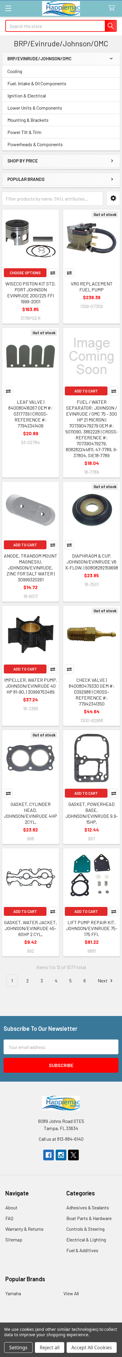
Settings (18, 1347)
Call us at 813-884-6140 (61, 1139)
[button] (113, 198)
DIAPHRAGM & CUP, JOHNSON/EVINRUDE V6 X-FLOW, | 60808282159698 (91, 561)
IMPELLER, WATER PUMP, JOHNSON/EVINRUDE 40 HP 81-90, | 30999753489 (30, 686)
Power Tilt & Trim (24, 132)
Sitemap (13, 1239)
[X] (73, 1155)
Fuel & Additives (82, 1250)
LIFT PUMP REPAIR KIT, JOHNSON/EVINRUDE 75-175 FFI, (91, 928)
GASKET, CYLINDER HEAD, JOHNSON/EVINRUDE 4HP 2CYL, (30, 813)
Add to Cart (86, 391)
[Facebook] (48, 1155)
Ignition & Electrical (26, 95)
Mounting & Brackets (28, 120)
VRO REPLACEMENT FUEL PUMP (92, 286)
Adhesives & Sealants (87, 1207)
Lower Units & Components (34, 108)
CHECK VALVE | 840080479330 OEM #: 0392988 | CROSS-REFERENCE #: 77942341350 (92, 691)
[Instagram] (61, 1155)
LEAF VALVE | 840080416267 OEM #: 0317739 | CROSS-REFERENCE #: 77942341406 (30, 413)
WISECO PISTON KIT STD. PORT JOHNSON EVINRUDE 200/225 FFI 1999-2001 (30, 292)
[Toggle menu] (8, 8)
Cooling (14, 71)
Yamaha (13, 1293)
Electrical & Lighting (86, 1239)
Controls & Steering (85, 1229)
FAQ (9, 1218)
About (11, 1207)
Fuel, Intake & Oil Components (36, 83)
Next (103, 980)
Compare (52, 272)
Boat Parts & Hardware (89, 1218)
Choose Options (25, 272)
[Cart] (113, 8)
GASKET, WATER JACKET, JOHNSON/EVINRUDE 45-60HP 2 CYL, (30, 928)
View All (71, 1293)
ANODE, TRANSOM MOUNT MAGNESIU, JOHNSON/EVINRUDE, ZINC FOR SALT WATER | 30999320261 (30, 567)
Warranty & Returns (24, 1229)
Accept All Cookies (91, 1347)
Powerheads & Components (35, 144)
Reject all (50, 1347)
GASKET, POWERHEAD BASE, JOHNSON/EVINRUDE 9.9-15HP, (91, 813)
